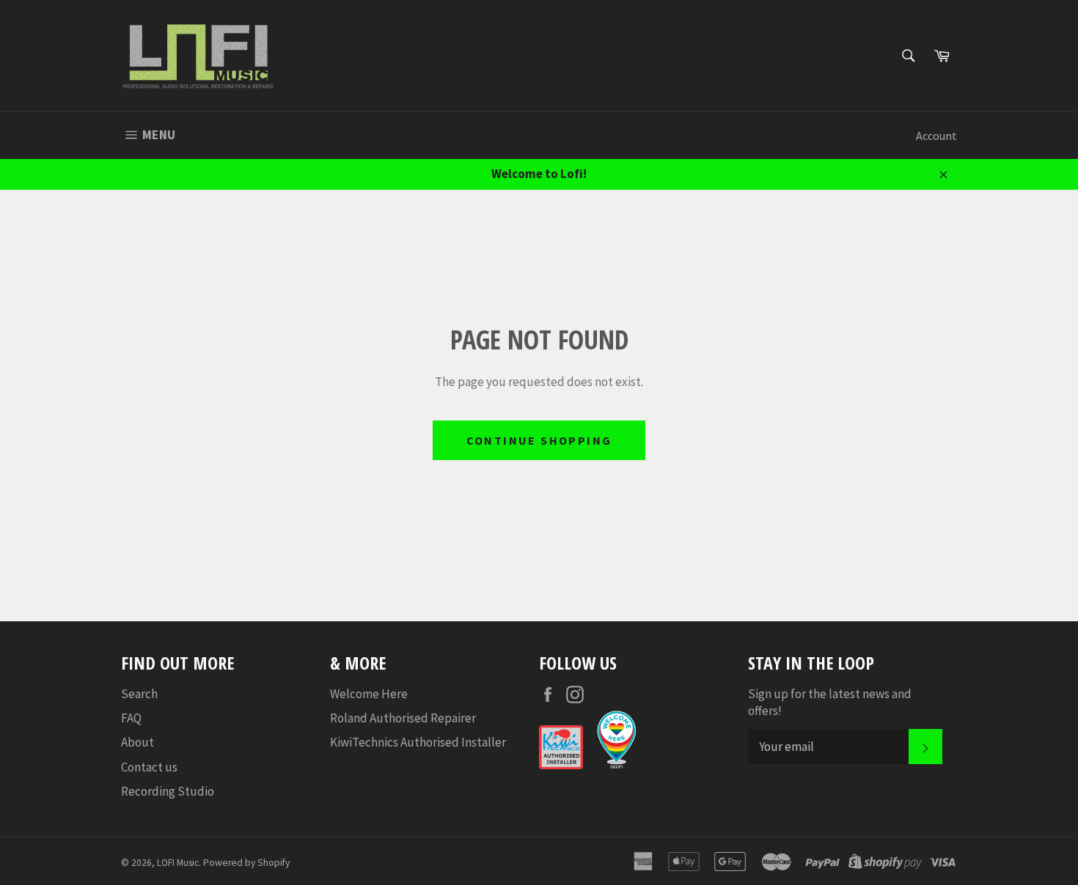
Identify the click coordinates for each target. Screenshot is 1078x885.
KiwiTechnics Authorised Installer (418, 742)
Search (139, 694)
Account (936, 135)
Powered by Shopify (246, 862)
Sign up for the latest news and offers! (830, 702)
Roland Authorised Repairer (403, 718)
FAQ (131, 718)
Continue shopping (539, 440)
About (137, 742)
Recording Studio (167, 791)
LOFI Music (178, 862)
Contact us (149, 767)
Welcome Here (369, 694)
